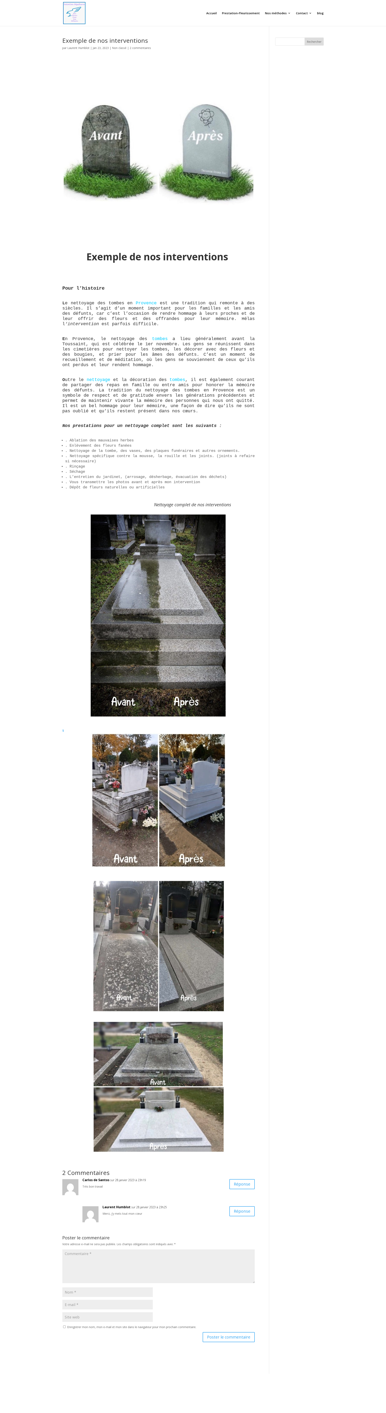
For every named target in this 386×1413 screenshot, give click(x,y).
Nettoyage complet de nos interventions (147, 504)
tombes (160, 338)
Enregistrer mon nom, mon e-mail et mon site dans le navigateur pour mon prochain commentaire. (131, 1327)
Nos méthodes (276, 13)
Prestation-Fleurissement (241, 13)
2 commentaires (140, 48)
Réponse (242, 1184)
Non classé (119, 48)
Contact (302, 13)
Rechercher (314, 42)
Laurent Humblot (78, 48)
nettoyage (98, 379)
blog (320, 13)
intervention (83, 324)
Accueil (211, 13)
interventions (197, 256)
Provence (146, 303)
